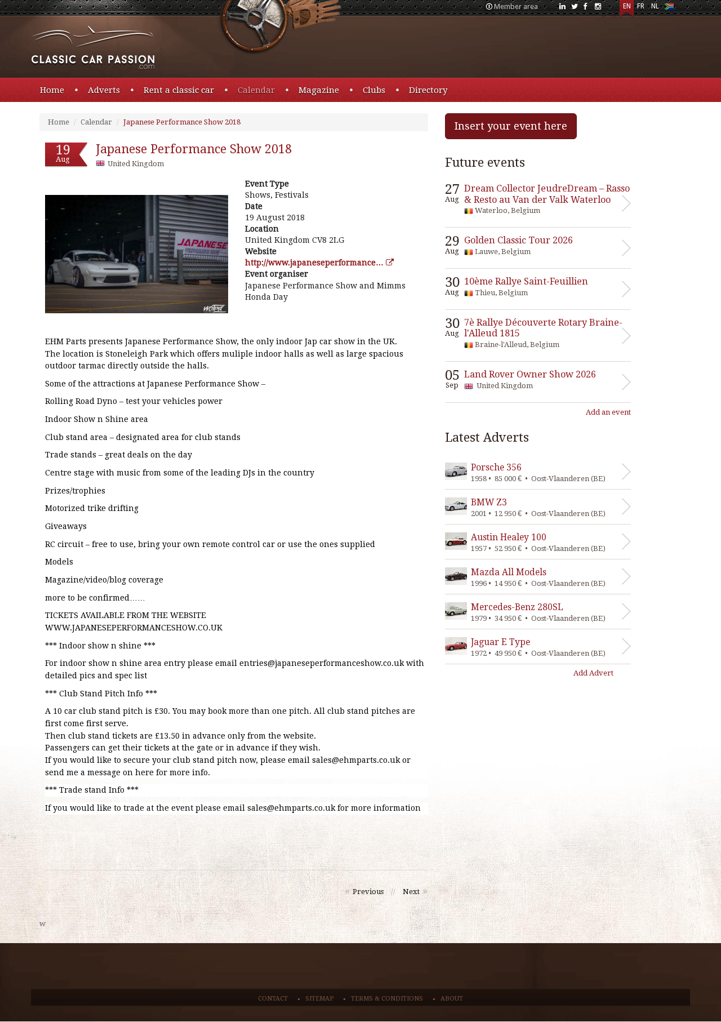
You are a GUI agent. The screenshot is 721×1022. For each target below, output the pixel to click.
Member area (516, 6)
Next (411, 891)
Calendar (256, 90)
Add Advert (593, 673)
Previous (368, 891)
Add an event (608, 412)
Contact (273, 998)
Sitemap (319, 998)
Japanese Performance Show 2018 (182, 122)
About (451, 998)
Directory (428, 90)
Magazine (319, 90)
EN (627, 6)
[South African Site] (669, 8)
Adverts (104, 90)
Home (52, 90)
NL (655, 6)
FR (640, 6)
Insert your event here (511, 126)
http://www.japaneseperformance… (315, 262)
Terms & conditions (387, 998)
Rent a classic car (179, 90)
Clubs (374, 90)
